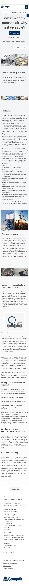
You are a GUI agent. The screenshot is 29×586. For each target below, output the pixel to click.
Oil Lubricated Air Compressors (12, 503)
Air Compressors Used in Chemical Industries (12, 526)
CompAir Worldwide (9, 547)
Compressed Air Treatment (11, 511)
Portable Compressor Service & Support (14, 537)
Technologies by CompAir (10, 545)
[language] (2, 2)
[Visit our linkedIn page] (10, 552)
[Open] (26, 7)
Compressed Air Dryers (10, 509)
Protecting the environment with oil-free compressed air (14, 520)
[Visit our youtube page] (14, 552)
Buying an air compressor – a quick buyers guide (13, 500)
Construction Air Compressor (11, 517)
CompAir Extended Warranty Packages (14, 539)
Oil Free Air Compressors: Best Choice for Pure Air (14, 506)
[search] (26, 2)
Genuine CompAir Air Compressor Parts (14, 535)
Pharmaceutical (8, 523)
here (10, 146)
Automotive (7, 529)
